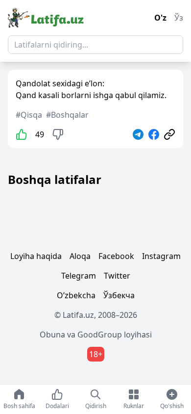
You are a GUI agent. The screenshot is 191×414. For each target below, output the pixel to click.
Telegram (78, 275)
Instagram (161, 256)
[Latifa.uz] (46, 17)
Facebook (116, 256)
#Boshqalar (67, 114)
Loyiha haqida (36, 256)
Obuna (52, 334)
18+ (95, 354)
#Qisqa (29, 114)
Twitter (117, 275)
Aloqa (80, 256)
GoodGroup (99, 334)
